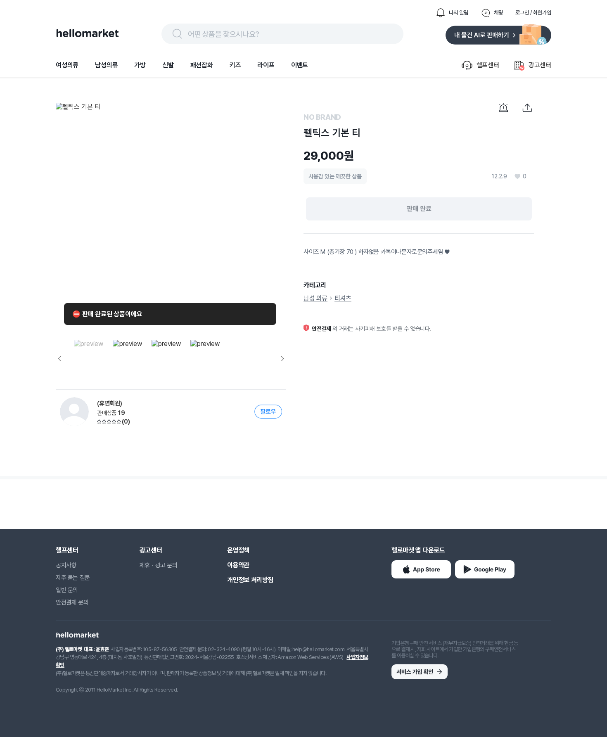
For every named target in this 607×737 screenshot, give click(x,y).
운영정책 (238, 550)
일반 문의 (67, 590)
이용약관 (238, 565)
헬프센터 (67, 550)
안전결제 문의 (72, 602)
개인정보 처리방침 (250, 580)
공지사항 (66, 565)
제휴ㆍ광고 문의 (159, 565)
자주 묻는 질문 (73, 577)
